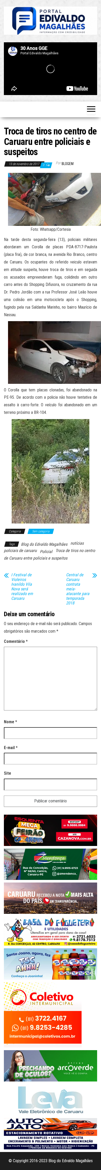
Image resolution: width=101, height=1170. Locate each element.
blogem (68, 164)
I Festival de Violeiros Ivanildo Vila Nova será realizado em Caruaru (22, 587)
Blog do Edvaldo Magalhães (44, 544)
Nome (10, 721)
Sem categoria (40, 531)
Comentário (16, 641)
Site (7, 773)
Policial (46, 551)
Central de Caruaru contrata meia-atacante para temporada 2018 (77, 589)
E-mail (11, 747)
